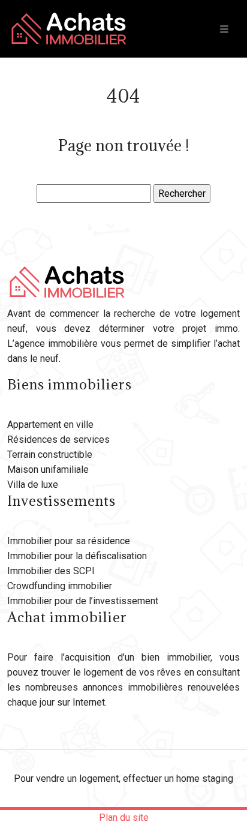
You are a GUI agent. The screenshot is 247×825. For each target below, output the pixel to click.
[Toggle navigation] (224, 29)
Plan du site (124, 817)
